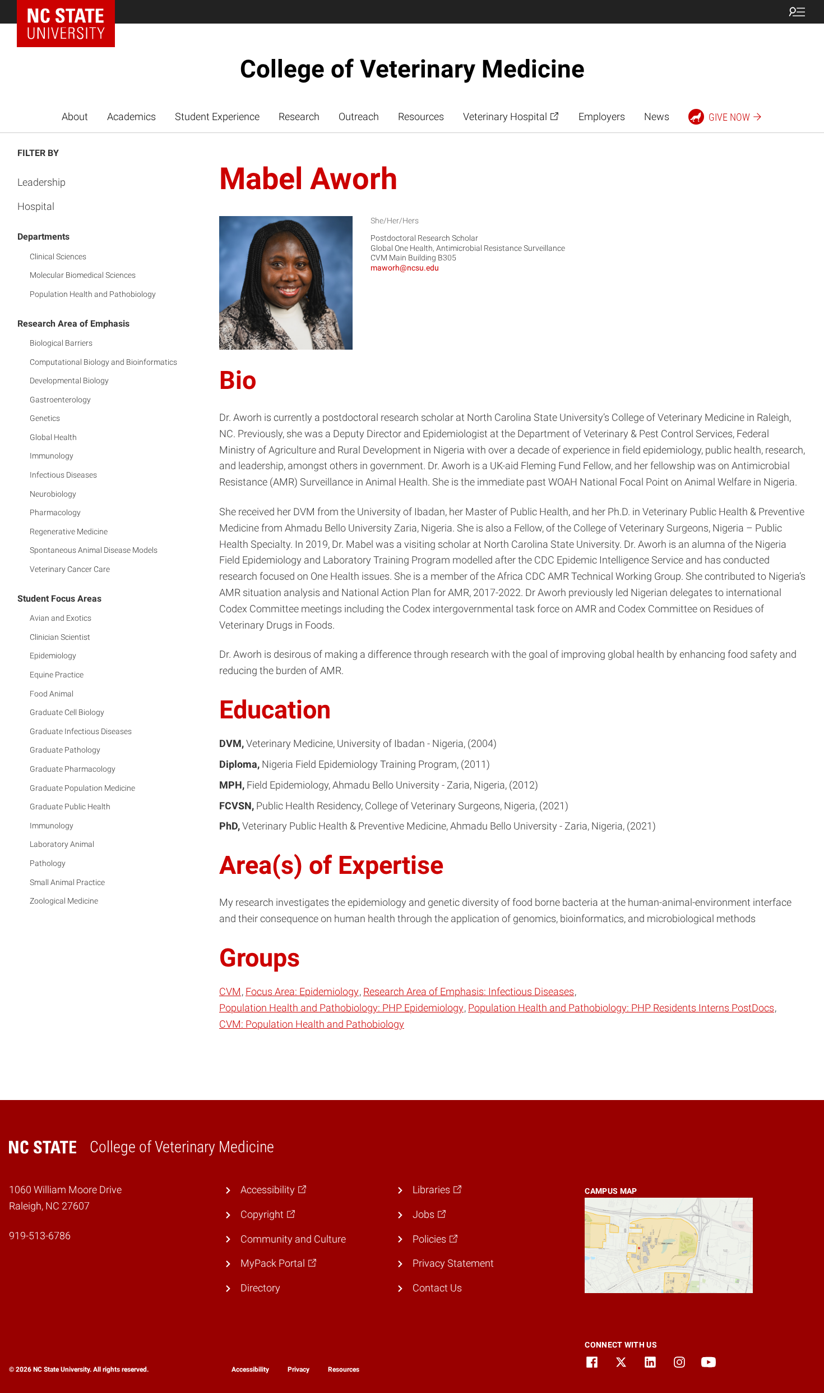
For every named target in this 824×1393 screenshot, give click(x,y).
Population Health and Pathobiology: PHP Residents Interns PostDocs (621, 1008)
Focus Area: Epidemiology (302, 991)
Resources (421, 116)
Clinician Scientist (60, 637)
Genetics (45, 418)
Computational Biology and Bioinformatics (103, 362)
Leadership (41, 182)
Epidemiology (53, 655)
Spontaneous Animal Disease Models (94, 550)
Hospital (35, 206)
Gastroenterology (60, 399)
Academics (131, 116)
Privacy (298, 1369)
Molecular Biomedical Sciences (83, 275)
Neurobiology (53, 493)
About (75, 116)
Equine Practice (57, 674)
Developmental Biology (69, 380)
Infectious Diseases (63, 474)
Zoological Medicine (64, 900)
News (656, 116)
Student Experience (217, 116)
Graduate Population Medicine (82, 787)
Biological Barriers (61, 342)
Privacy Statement (453, 1263)
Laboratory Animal (62, 844)
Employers (601, 116)
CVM (230, 991)
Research (299, 116)
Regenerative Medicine (69, 531)
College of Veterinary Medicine (412, 69)
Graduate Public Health (70, 806)
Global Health (53, 437)
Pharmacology (55, 512)
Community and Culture (293, 1239)
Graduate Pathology (65, 749)
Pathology (48, 863)
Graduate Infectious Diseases (81, 731)
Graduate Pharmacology (72, 768)
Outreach (359, 116)
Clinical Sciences (58, 256)
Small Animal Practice (67, 882)
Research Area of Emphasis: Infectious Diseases (468, 991)
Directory (260, 1288)
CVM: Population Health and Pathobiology (311, 1024)
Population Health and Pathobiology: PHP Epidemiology (341, 1008)
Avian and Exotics (60, 617)
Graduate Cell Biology (67, 712)
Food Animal (51, 693)
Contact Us (437, 1288)
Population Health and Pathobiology (93, 294)
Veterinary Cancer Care (70, 569)
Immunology (51, 455)
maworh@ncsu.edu (405, 267)
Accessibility (250, 1369)
